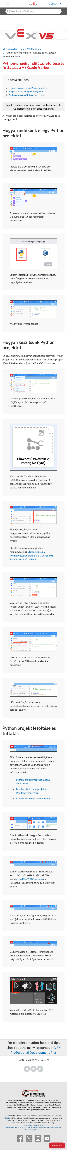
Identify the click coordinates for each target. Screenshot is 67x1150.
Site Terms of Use (25, 1127)
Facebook (27, 1069)
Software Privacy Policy (52, 1127)
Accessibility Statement (33, 1130)
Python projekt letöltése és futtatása (26, 95)
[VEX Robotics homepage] (29, 3)
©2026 (7, 1118)
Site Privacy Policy (12, 1127)
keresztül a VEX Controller (29, 878)
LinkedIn (40, 1069)
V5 (22, 48)
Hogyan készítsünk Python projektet (26, 91)
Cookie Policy (38, 1127)
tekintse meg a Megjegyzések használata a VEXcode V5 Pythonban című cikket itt (31, 555)
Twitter (33, 1069)
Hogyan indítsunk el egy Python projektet (28, 88)
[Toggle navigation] (7, 3)
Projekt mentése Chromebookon (33, 798)
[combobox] (33, 11)
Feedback (57, 1145)
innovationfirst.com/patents (33, 1125)
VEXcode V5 (34, 48)
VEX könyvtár (9, 48)
